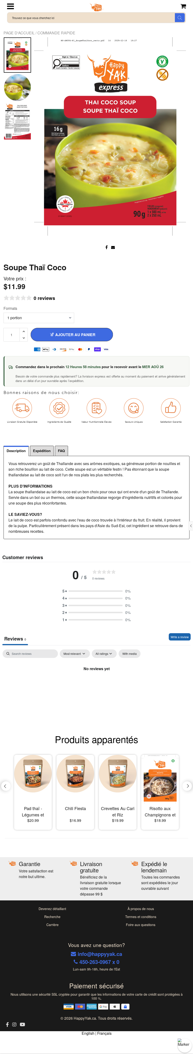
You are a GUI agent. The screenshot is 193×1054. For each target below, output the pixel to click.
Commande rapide (56, 33)
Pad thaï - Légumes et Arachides (33, 811)
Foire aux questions (140, 924)
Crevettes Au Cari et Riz (117, 811)
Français (104, 1033)
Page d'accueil (20, 33)
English (88, 1033)
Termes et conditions (140, 916)
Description (16, 450)
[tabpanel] (96, 684)
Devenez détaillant (52, 908)
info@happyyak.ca (100, 954)
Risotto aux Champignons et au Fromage (160, 811)
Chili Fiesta (75, 808)
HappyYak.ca (85, 1018)
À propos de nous (141, 908)
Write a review (180, 637)
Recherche (52, 916)
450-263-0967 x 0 (99, 962)
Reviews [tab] (15, 638)
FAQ (61, 450)
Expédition (42, 450)
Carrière (52, 924)
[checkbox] (130, 653)
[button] (96, 591)
